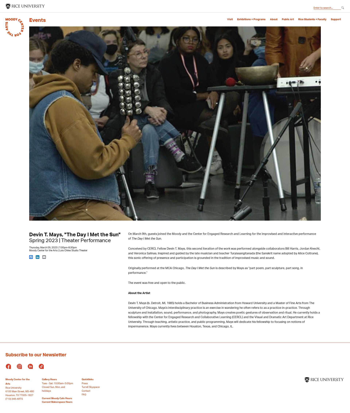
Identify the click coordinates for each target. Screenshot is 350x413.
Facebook (8, 366)
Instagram (19, 366)
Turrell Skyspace (91, 386)
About (273, 19)
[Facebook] (31, 257)
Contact (86, 390)
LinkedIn (30, 366)
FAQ (84, 394)
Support (336, 19)
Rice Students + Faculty (312, 19)
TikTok (41, 366)
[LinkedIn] (37, 257)
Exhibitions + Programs (251, 19)
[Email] (44, 257)
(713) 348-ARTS (14, 398)
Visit (230, 19)
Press (85, 383)
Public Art (288, 19)
